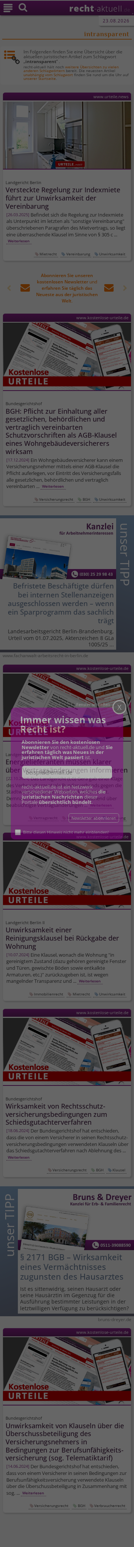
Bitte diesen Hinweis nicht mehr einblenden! (68, 829)
